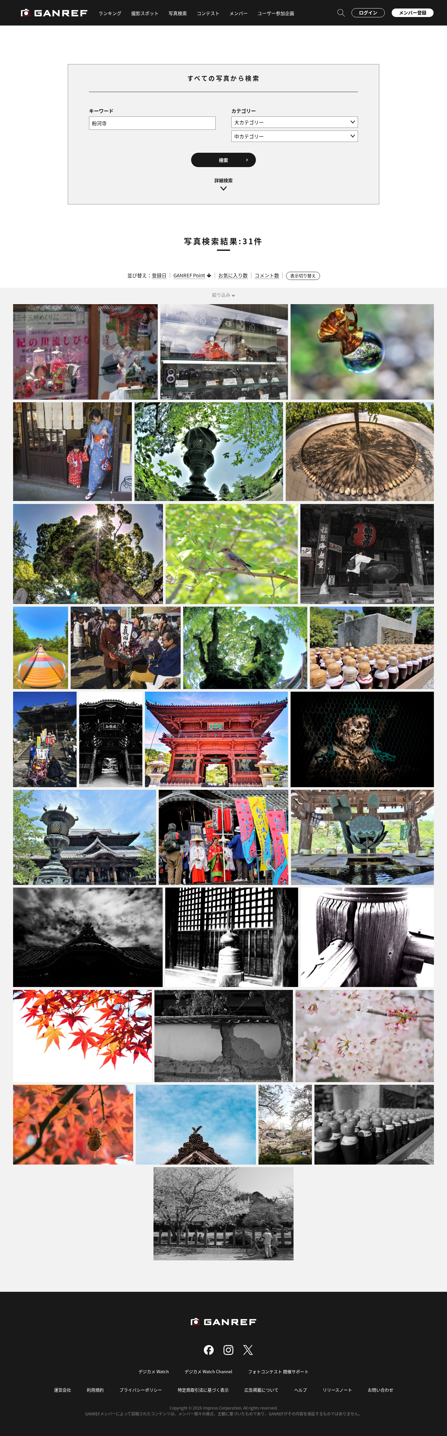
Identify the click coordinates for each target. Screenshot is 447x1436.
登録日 (159, 275)
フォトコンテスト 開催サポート (278, 1371)
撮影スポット (145, 13)
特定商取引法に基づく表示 (203, 1390)
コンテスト (208, 13)
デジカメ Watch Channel (208, 1371)
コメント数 (267, 275)
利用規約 (95, 1390)
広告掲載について (261, 1390)
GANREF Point (189, 275)
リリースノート (337, 1390)
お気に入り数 (233, 275)
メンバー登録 (412, 12)
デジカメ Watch (153, 1371)
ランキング (109, 13)
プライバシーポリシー (140, 1390)
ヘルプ (300, 1390)
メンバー (238, 13)
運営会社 (62, 1390)
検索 (223, 160)
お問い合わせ (380, 1390)
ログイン (368, 12)
